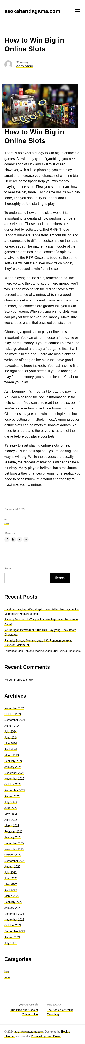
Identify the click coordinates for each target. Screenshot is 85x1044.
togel (7, 977)
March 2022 (11, 896)
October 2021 (12, 925)
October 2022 (12, 855)
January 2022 (12, 907)
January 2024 (12, 767)
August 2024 (12, 725)
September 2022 (14, 861)
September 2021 (14, 931)
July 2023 (10, 802)
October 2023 (12, 784)
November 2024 (14, 708)
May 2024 (10, 743)
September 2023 (14, 790)
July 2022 (10, 872)
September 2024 (14, 719)
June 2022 (10, 878)
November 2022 (14, 849)
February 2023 (13, 831)
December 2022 (14, 843)
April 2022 (10, 890)
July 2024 (10, 731)
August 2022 (12, 866)
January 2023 (12, 837)
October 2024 (12, 714)
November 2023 (14, 778)
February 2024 (13, 761)
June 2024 (10, 737)
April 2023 (10, 819)
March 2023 (11, 825)
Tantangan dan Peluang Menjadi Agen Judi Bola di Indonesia (42, 650)
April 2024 (10, 749)
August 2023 (12, 796)
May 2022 (10, 884)
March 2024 (11, 755)
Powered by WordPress (46, 1036)
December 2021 (14, 913)
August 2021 (12, 937)
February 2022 (13, 902)
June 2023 (10, 808)
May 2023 (10, 813)
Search (8, 568)
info (6, 523)
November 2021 (14, 919)
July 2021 (10, 943)
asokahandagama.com (28, 1031)
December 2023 (14, 773)
